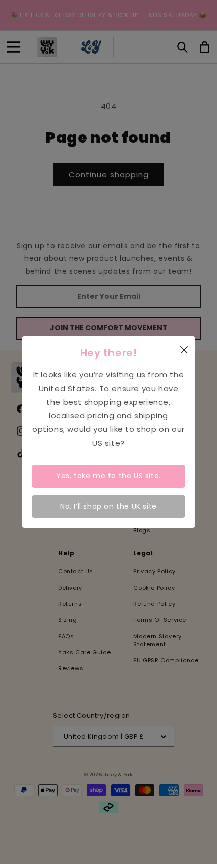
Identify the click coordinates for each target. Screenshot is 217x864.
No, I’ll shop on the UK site (108, 506)
